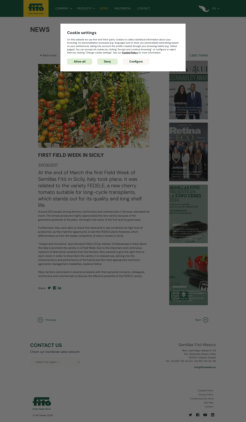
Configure (136, 61)
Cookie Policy (130, 52)
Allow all (80, 61)
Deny (107, 61)
